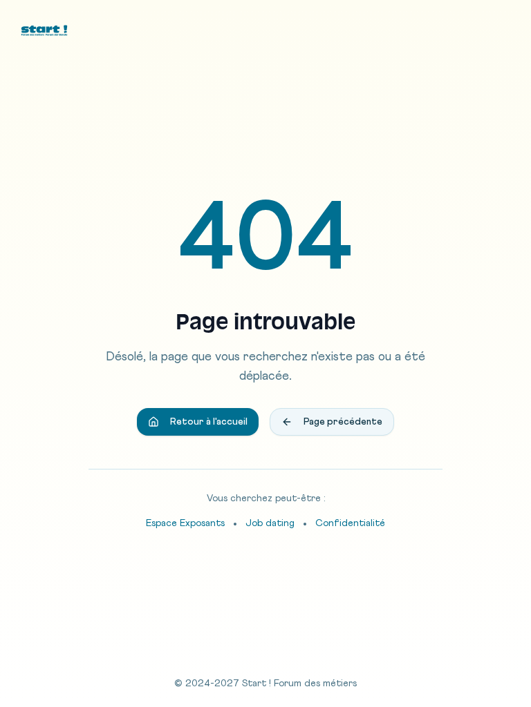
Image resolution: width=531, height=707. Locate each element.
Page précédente (343, 422)
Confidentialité (350, 523)
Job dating (270, 523)
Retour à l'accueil (209, 422)
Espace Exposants (185, 523)
